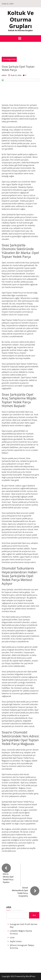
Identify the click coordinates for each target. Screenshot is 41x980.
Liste (12, 937)
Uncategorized (9, 59)
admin (4, 75)
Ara (8, 907)
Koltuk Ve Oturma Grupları (20, 19)
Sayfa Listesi (16, 941)
